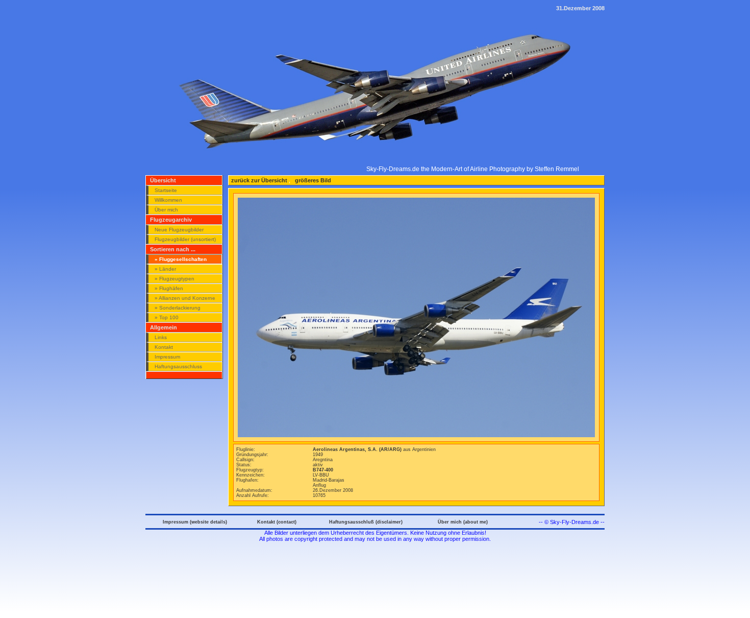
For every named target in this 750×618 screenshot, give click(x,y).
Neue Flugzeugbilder (179, 229)
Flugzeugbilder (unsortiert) (185, 239)
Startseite (166, 190)
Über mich (166, 209)
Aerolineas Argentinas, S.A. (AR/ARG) (358, 449)
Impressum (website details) (195, 522)
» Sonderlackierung (178, 308)
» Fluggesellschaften (181, 259)
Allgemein (163, 327)
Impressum (167, 357)
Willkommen (168, 200)
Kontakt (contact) (276, 522)
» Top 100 (167, 317)
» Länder (165, 269)
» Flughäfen (169, 288)
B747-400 (323, 469)
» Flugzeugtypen (174, 278)
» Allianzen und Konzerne (185, 298)
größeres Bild (312, 180)
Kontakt (164, 347)
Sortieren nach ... (172, 249)
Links (161, 337)
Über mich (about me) (463, 522)
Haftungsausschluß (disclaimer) (366, 522)
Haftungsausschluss (178, 366)
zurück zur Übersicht (259, 180)
